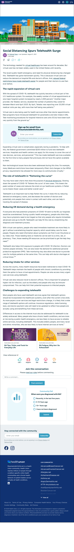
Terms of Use (24, 140)
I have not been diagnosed (46, 409)
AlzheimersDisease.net (50, 475)
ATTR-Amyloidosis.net (50, 484)
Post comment (37, 383)
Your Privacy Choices (59, 502)
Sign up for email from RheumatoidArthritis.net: (31, 128)
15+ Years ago (41, 406)
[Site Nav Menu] (71, 2)
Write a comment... (11, 377)
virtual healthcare (32, 65)
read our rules (31, 372)
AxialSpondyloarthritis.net (51, 488)
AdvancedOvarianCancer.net (52, 469)
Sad (35, 360)
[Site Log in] (63, 2)
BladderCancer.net (48, 491)
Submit (46, 415)
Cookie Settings (9, 505)
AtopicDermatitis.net (49, 481)
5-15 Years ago (42, 402)
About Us (7, 502)
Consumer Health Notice (42, 502)
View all (45, 497)
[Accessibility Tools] (59, 2)
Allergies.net (46, 472)
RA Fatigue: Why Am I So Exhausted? (49, 346)
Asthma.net (45, 478)
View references (10, 355)
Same (53, 360)
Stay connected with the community (20, 431)
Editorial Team (13, 54)
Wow (44, 360)
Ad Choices (34, 505)
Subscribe (57, 134)
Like (18, 360)
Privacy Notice (56, 138)
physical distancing (53, 181)
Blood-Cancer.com (48, 494)
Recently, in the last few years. (48, 398)
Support (28, 360)
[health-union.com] (16, 462)
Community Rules (23, 505)
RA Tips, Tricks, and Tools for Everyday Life (16, 346)
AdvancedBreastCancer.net (52, 466)
